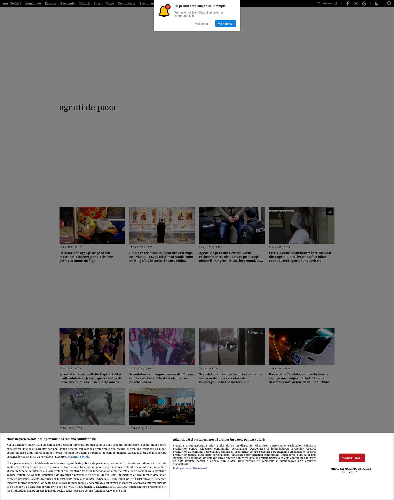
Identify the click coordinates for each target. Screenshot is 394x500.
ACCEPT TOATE (352, 457)
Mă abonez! (226, 23)
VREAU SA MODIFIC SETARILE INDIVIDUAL (350, 470)
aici (109, 479)
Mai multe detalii (78, 456)
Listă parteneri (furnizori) (190, 468)
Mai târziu (201, 23)
